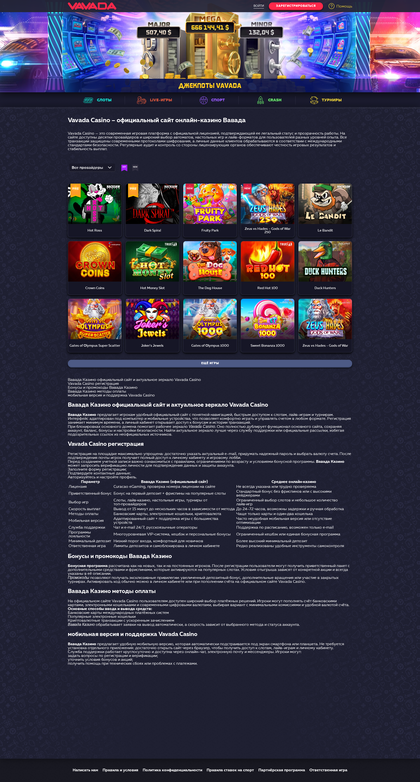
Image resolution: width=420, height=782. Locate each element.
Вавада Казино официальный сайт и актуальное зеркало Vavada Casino (134, 380)
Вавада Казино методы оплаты (97, 392)
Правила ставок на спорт (230, 770)
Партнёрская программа (281, 770)
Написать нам (85, 770)
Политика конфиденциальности (172, 770)
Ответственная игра (328, 770)
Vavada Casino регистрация (93, 384)
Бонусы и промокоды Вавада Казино (103, 388)
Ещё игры (210, 363)
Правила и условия (120, 770)
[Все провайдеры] (92, 169)
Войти (259, 6)
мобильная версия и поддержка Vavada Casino (111, 395)
